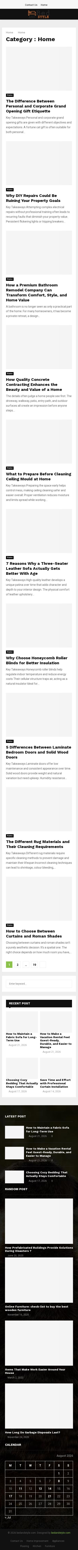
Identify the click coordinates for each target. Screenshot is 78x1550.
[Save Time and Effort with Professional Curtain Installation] (56, 1068)
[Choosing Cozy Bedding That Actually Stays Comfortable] (22, 1068)
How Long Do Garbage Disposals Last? (32, 1432)
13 (40, 1488)
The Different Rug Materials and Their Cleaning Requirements (38, 844)
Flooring (24, 1546)
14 (49, 1488)
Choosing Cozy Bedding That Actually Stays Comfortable (22, 1083)
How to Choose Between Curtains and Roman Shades (34, 933)
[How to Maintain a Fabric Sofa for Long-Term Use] (22, 1022)
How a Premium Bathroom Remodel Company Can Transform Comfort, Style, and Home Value (36, 292)
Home (44, 5)
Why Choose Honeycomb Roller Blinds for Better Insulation (36, 660)
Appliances (58, 1541)
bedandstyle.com (60, 1532)
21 (49, 1496)
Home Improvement (37, 1541)
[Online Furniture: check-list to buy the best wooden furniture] (39, 1280)
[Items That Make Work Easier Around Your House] (39, 1343)
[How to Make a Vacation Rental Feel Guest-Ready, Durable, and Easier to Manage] (56, 1022)
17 (10, 1496)
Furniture (50, 1546)
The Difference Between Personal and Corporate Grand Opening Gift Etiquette (36, 106)
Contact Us (31, 5)
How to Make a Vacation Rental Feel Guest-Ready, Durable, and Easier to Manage (56, 1040)
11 (20, 1488)
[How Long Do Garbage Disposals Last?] (39, 1406)
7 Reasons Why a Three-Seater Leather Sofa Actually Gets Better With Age (37, 568)
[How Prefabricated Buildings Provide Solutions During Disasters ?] (39, 1221)
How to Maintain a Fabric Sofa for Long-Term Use (21, 1037)
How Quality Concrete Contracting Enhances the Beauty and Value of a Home (34, 384)
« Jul (8, 1517)
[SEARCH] (68, 984)
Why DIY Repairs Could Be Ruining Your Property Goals (33, 198)
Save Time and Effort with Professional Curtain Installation (55, 1083)
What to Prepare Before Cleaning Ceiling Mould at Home (38, 476)
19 (34, 964)
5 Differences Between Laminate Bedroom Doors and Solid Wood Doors (38, 752)
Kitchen (37, 1546)
